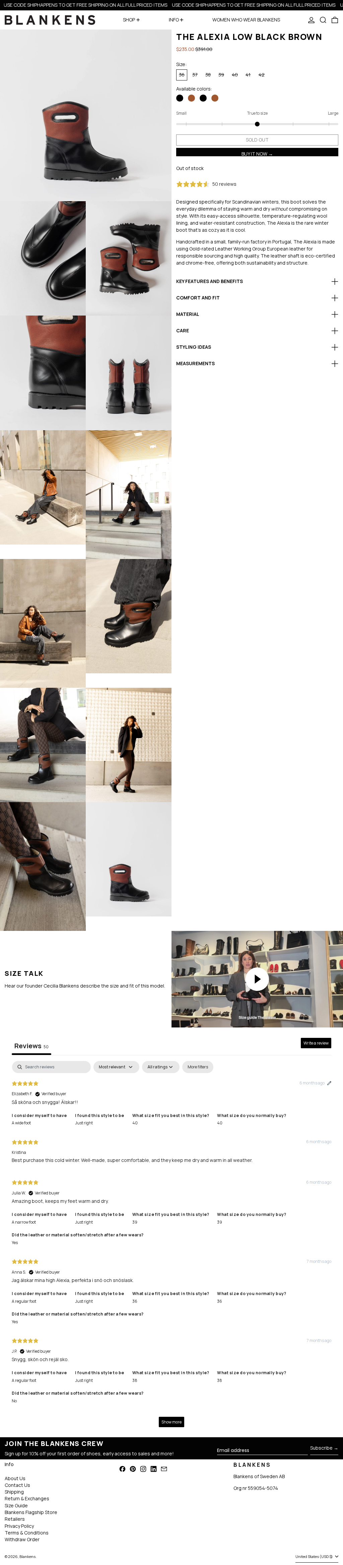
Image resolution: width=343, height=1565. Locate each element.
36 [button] (134, 1301)
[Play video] (257, 979)
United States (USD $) (314, 1556)
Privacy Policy (19, 1526)
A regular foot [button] (24, 1301)
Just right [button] (84, 1123)
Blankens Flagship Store (31, 1512)
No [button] (14, 1401)
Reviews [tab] (31, 1045)
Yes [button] (15, 1242)
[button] (323, 20)
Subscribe (321, 1448)
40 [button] (135, 1123)
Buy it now (254, 153)
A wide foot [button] (21, 1123)
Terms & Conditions (27, 1532)
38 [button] (134, 1380)
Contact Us (17, 1485)
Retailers (15, 1519)
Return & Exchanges (27, 1498)
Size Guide (16, 1505)
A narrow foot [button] (24, 1222)
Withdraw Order (22, 1539)
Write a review (316, 1043)
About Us (15, 1478)
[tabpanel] (171, 1247)
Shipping (14, 1492)
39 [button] (134, 1222)
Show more (171, 1422)
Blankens (27, 1556)
